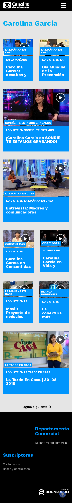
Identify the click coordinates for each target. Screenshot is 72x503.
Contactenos (11, 464)
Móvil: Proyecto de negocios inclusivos (18, 314)
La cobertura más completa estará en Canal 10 (52, 319)
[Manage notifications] (62, 494)
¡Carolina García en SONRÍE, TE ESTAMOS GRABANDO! (34, 139)
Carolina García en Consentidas (18, 262)
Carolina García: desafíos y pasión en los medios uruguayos (17, 77)
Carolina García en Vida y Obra (52, 264)
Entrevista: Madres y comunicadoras (27, 210)
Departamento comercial (51, 443)
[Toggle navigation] (63, 5)
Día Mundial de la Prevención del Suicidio (54, 73)
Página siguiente (34, 407)
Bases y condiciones (16, 469)
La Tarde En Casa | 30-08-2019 (32, 381)
